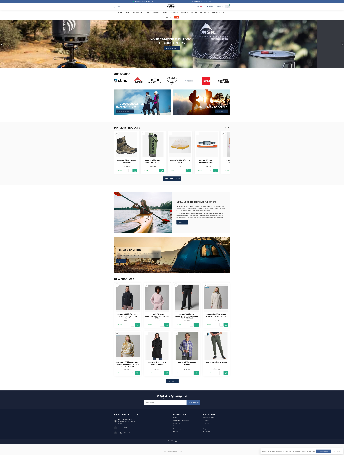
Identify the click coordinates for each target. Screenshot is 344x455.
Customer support (178, 429)
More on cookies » (336, 451)
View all (171, 381)
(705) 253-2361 (122, 428)
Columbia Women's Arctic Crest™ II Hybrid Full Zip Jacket (127, 316)
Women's (156, 12)
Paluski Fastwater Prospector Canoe (206, 161)
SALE (176, 17)
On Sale (194, 12)
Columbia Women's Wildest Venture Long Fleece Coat (216, 315)
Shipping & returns (178, 426)
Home (120, 12)
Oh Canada (204, 12)
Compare (205, 429)
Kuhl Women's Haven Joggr (216, 363)
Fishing (127, 12)
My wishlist (206, 426)
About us (176, 417)
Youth (165, 12)
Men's (148, 12)
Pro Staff (168, 17)
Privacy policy (177, 423)
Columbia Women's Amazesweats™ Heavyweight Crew (157, 316)
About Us (182, 222)
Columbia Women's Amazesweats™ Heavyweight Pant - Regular (187, 316)
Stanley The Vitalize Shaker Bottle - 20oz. (153, 161)
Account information (208, 417)
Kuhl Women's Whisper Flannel (187, 363)
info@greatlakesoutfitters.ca (126, 433)
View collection (171, 178)
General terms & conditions (181, 420)
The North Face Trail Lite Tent (180, 161)
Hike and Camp (137, 12)
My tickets (206, 423)
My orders (206, 420)
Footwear (184, 12)
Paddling (174, 12)
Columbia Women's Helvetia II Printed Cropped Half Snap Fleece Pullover (127, 364)
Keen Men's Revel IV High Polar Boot (126, 161)
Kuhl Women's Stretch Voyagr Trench (157, 363)
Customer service (218, 12)
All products (206, 432)
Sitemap (175, 432)
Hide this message (323, 451)
